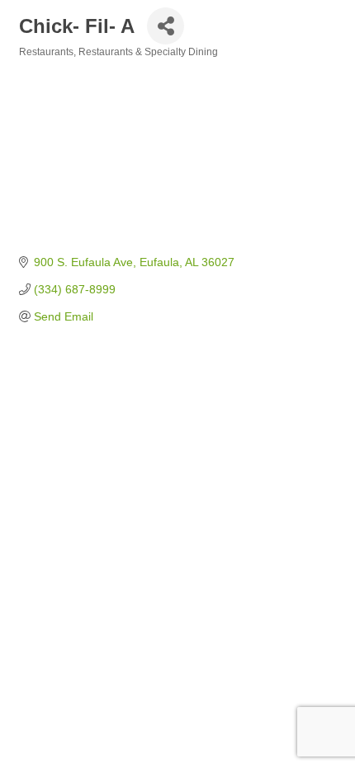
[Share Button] (165, 25)
